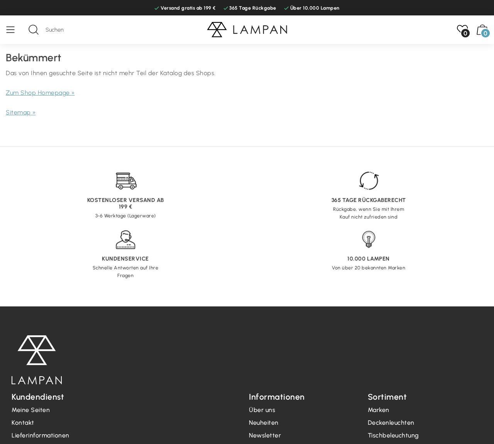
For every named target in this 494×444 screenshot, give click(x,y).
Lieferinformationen (40, 435)
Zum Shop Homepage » (40, 92)
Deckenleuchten (391, 422)
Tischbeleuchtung (393, 435)
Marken (378, 410)
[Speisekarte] (14, 29)
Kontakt (23, 422)
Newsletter (265, 435)
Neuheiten (264, 422)
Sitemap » (21, 112)
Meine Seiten (31, 410)
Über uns (262, 410)
